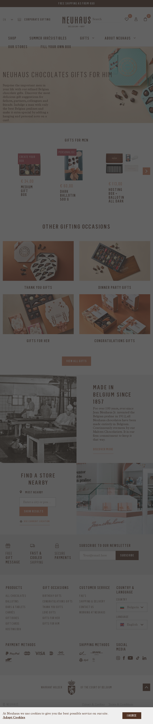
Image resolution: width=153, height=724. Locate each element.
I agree (132, 715)
